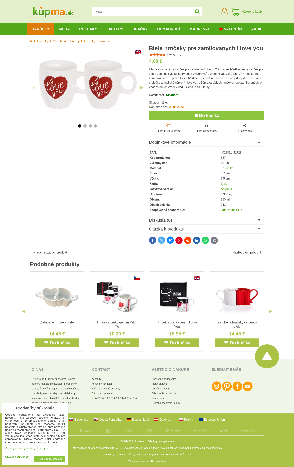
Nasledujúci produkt (246, 252)
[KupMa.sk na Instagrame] (216, 390)
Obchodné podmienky (164, 379)
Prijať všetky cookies (49, 458)
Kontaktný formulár (102, 383)
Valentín (233, 29)
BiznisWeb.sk (158, 461)
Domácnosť (169, 29)
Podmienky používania (178, 454)
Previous (33, 88)
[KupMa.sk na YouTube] (248, 390)
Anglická (226, 189)
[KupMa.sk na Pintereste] (227, 390)
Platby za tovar (160, 383)
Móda (64, 29)
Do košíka (208, 115)
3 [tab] (90, 126)
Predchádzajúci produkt (50, 252)
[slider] (158, 54)
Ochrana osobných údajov (166, 403)
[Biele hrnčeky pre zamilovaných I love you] (87, 84)
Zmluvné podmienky (211, 448)
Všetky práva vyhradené (161, 441)
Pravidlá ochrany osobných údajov (179, 448)
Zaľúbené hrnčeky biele (57, 322)
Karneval (200, 29)
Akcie (256, 29)
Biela (224, 183)
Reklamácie (158, 398)
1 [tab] (79, 126)
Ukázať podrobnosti (17, 456)
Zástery (114, 29)
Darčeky (40, 29)
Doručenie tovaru (161, 388)
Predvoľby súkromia (114, 454)
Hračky (140, 29)
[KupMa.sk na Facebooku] (237, 390)
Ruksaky (88, 29)
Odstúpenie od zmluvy (164, 393)
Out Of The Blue (231, 210)
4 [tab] (95, 126)
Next (142, 88)
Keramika (227, 168)
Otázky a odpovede (102, 393)
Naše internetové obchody (106, 388)
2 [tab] (85, 126)
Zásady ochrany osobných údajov (145, 454)
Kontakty (96, 379)
